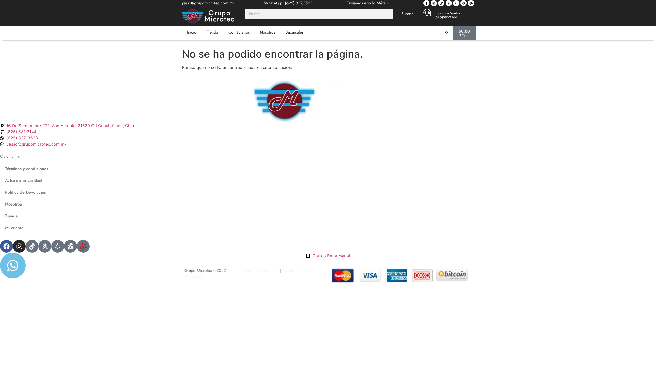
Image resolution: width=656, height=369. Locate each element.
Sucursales (294, 32)
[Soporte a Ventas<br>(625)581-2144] (427, 12)
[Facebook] (6, 246)
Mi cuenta (14, 228)
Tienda (212, 32)
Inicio (192, 32)
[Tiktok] (441, 3)
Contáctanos (239, 32)
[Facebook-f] (426, 3)
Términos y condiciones (26, 169)
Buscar (407, 14)
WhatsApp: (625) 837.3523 (288, 3)
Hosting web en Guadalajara (254, 270)
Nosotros (267, 32)
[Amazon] (449, 3)
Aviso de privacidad (23, 180)
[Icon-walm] (456, 3)
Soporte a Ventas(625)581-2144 (447, 15)
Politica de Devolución (25, 192)
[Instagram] (434, 3)
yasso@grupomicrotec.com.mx (208, 3)
